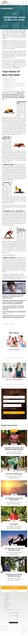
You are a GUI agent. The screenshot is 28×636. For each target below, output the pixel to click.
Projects (7, 596)
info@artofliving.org (14, 612)
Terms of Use (23, 633)
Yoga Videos (14, 524)
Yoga (4, 8)
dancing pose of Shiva (13, 160)
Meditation (7, 603)
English (10, 4)
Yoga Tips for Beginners (14, 349)
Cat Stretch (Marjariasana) (14, 474)
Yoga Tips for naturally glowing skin (14, 379)
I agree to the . (10, 408)
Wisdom (6, 599)
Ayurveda (7, 605)
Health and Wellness (9, 8)
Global (2, 4)
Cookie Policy (23, 631)
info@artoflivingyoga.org (18, 317)
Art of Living (7, 609)
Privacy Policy (13, 408)
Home (2, 8)
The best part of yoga (21, 64)
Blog (6, 607)
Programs (7, 594)
